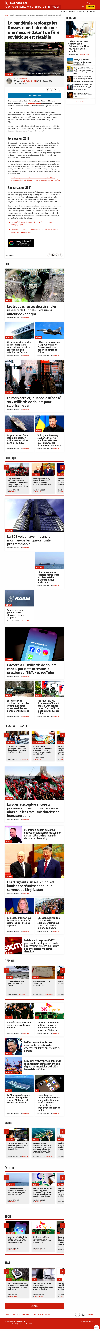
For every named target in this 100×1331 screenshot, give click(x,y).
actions (10, 1139)
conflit (8, 430)
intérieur (10, 742)
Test (85, 11)
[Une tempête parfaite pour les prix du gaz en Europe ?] (17, 967)
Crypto (92, 11)
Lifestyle (9, 74)
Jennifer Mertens (13, 1296)
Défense (8, 301)
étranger (9, 659)
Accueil (6, 15)
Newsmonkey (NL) (11, 1324)
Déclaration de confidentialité (41, 1314)
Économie (15, 7)
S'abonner (91, 7)
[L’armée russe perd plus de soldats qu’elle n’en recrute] (19, 1004)
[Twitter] (79, 1315)
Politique (22, 7)
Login (89, 3)
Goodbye (36, 1324)
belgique (60, 977)
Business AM (25, 318)
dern (29, 103)
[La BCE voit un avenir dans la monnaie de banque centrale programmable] (34, 500)
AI (37, 1017)
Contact (8, 1314)
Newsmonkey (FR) (26, 1324)
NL (94, 3)
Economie (39, 567)
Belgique (7, 7)
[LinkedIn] (83, 1315)
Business (9, 337)
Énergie (64, 11)
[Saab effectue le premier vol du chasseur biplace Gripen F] (19, 591)
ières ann (34, 103)
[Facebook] (75, 1315)
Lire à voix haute (34, 95)
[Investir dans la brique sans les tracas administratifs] (43, 967)
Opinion (71, 11)
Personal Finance (40, 7)
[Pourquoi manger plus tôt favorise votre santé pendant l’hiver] (70, 93)
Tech (79, 11)
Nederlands (91, 1314)
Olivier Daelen (23, 78)
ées (39, 103)
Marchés (30, 7)
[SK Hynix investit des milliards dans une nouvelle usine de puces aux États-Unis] (49, 1004)
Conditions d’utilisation (21, 1314)
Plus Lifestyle (85, 100)
